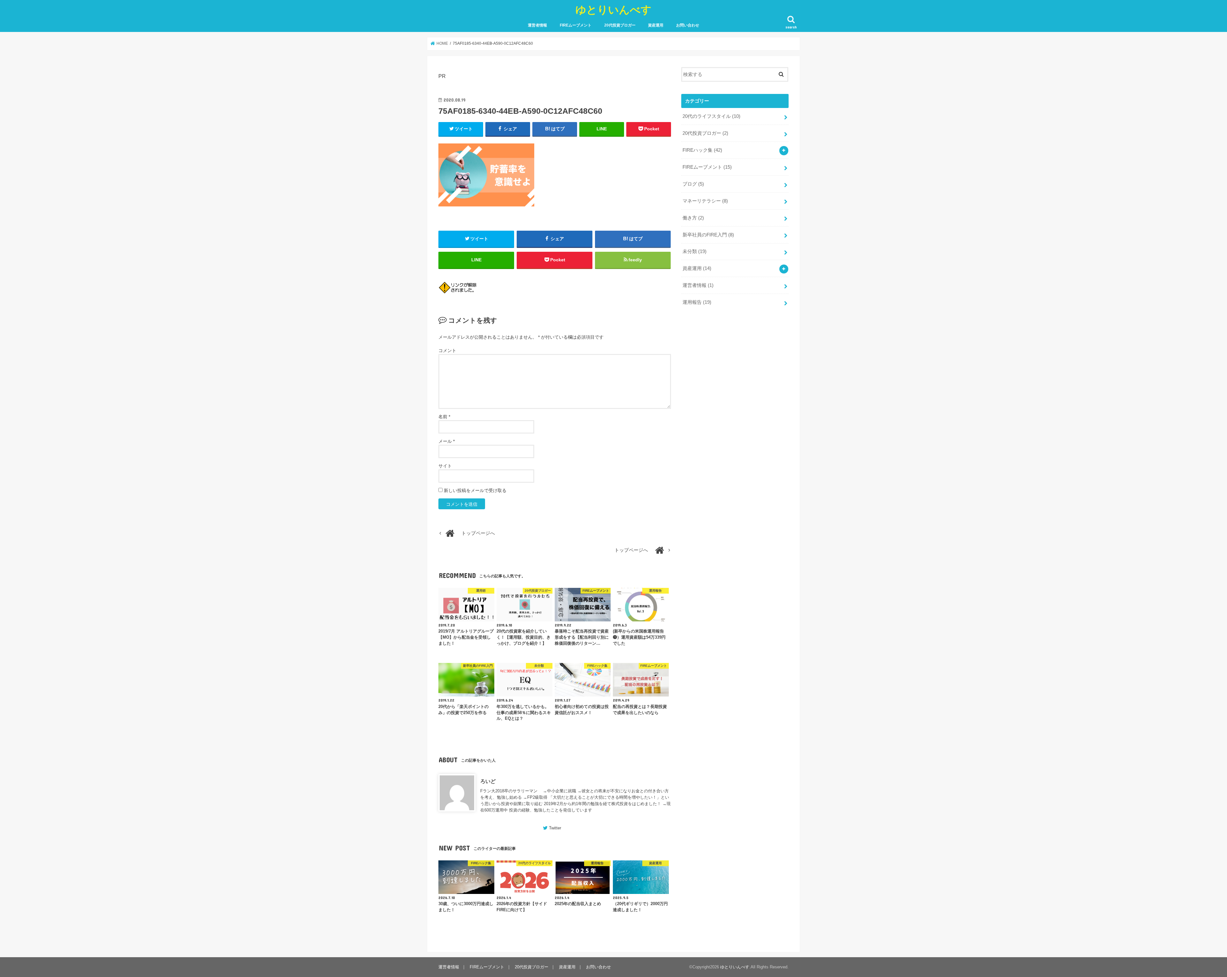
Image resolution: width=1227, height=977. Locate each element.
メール (446, 441)
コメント (447, 350)
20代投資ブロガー (620, 25)
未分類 (694, 251)
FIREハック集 (702, 150)
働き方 (693, 217)
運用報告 (697, 302)
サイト (445, 465)
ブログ (693, 184)
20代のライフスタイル (711, 116)
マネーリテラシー (705, 201)
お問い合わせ (687, 25)
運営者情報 (537, 25)
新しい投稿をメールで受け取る (475, 490)
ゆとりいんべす (613, 9)
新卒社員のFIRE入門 (708, 234)
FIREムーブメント (575, 25)
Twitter (555, 828)
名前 (444, 416)
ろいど (488, 781)
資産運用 (655, 25)
